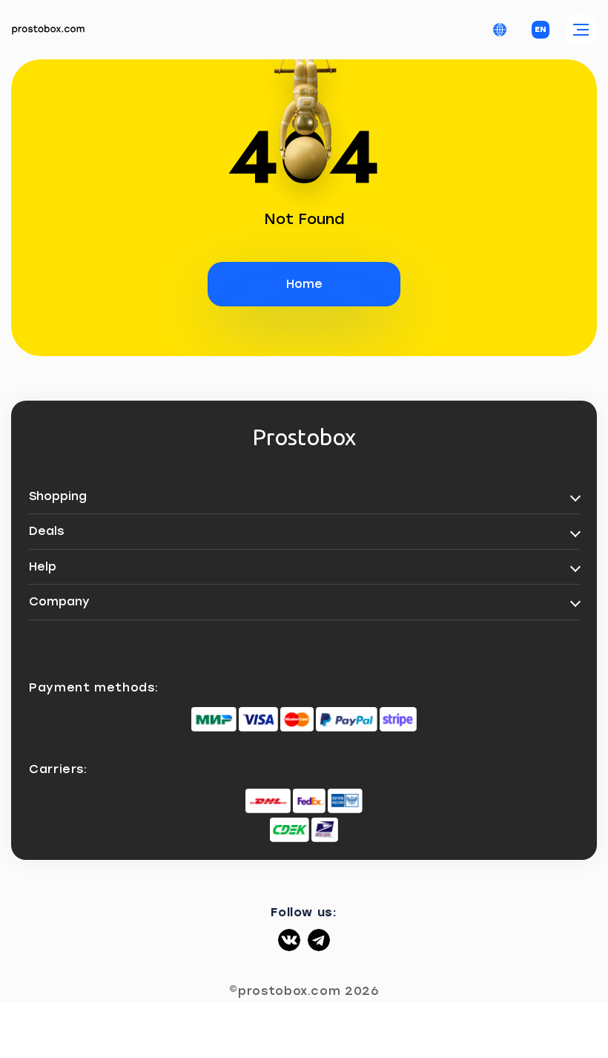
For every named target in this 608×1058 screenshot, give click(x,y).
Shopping (58, 496)
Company (59, 601)
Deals (46, 531)
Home (304, 284)
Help (42, 566)
